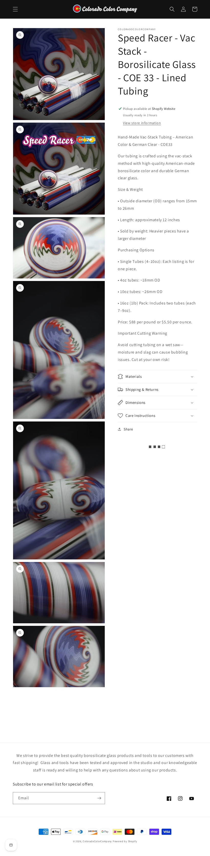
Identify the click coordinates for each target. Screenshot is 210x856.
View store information (142, 123)
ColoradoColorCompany (97, 841)
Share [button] (128, 429)
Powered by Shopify (125, 841)
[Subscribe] (99, 798)
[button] (15, 9)
